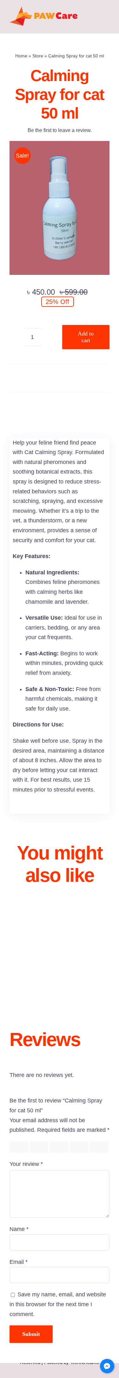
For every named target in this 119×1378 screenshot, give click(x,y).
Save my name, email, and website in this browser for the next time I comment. (58, 1304)
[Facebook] (30, 408)
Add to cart (86, 336)
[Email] (89, 408)
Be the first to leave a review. (60, 130)
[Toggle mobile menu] (106, 17)
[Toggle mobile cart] (106, 23)
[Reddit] (59, 408)
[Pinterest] (74, 408)
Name (19, 1229)
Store (37, 55)
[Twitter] (45, 408)
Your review (26, 1164)
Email (19, 1262)
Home (21, 55)
